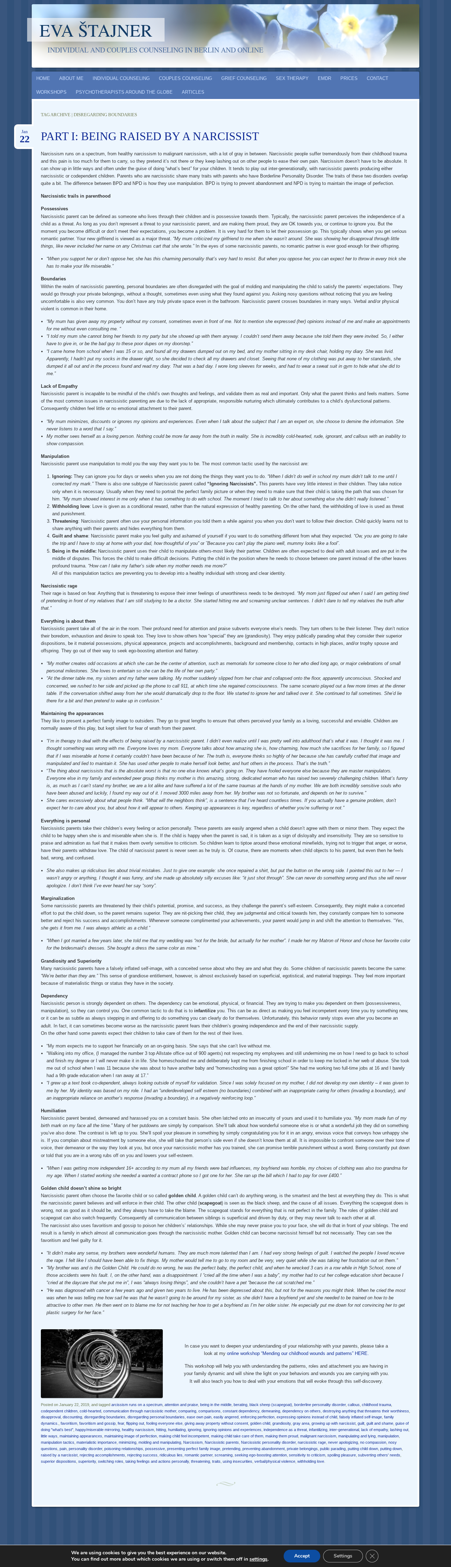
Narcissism (193, 1442)
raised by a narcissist (59, 1455)
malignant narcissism (318, 1436)
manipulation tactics (57, 1442)
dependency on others (301, 1411)
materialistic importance (96, 1442)
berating (240, 1405)
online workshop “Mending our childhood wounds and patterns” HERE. (298, 1353)
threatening (200, 1461)
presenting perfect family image (193, 1449)
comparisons (209, 1411)
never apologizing (343, 1442)
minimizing (127, 1442)
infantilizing (318, 1430)
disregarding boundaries (104, 1417)
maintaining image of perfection (130, 1436)
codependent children (59, 1411)
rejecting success (142, 1455)
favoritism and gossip (97, 1423)
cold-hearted (90, 1411)
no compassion (373, 1442)
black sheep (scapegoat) (270, 1405)
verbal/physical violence (274, 1461)
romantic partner (198, 1455)
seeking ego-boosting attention (261, 1455)
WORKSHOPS (51, 92)
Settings (343, 1556)
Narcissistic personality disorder (268, 1442)
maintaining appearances (81, 1436)
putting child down (363, 1449)
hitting (161, 1430)
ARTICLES (193, 92)
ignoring (194, 1430)
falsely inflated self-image (360, 1417)
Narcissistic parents (222, 1442)
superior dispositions (58, 1461)
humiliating (177, 1430)
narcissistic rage (312, 1442)
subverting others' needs (379, 1455)
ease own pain (199, 1417)
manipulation (388, 1436)
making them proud (281, 1436)
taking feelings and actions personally (157, 1461)
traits (216, 1461)
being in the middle (215, 1405)
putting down (391, 1449)
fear (121, 1423)
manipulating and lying (357, 1436)
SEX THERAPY (292, 78)
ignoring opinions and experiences (232, 1430)
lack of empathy (374, 1430)
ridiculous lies (171, 1455)
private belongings (302, 1449)
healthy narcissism (138, 1430)
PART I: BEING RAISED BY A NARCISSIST (150, 136)
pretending (231, 1449)
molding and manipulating (159, 1442)
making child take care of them (237, 1436)
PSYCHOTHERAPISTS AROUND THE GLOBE (124, 92)
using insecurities (237, 1461)
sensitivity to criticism (307, 1455)
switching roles (110, 1461)
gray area (301, 1423)
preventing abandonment (263, 1449)
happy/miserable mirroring (97, 1430)
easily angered (226, 1417)
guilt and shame (379, 1423)
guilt (361, 1423)
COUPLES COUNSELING (185, 78)
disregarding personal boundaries (156, 1417)
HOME (43, 78)
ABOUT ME (71, 78)
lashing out (399, 1430)
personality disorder (85, 1449)
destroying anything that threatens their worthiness (366, 1411)
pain (63, 1449)
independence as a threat (285, 1430)
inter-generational (344, 1430)
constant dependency (241, 1411)
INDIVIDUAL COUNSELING (121, 78)
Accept (302, 1556)
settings (258, 1559)
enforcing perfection (257, 1417)
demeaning (270, 1411)
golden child (260, 1423)
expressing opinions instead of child (307, 1417)
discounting (72, 1417)
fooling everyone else (164, 1423)
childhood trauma (376, 1405)
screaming (224, 1455)
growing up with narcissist (333, 1423)
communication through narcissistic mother (139, 1411)
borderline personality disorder (320, 1405)
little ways (49, 1436)
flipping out (135, 1423)
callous (354, 1405)
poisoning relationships (123, 1449)
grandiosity (281, 1423)
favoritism (69, 1423)
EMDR (324, 78)
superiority (87, 1461)
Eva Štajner (95, 30)
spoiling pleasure (341, 1455)
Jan (25, 134)
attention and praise (181, 1405)
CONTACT (377, 78)
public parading (333, 1449)
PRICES (349, 78)
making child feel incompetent (184, 1436)
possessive (155, 1449)
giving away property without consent (216, 1423)
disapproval (51, 1417)
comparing (187, 1411)
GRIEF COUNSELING (244, 78)
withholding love (310, 1461)
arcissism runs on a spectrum (136, 1405)
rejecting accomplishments (102, 1455)
